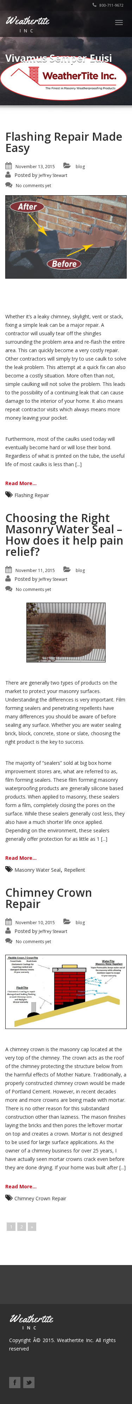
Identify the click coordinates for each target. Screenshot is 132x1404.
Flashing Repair (31, 495)
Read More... (21, 483)
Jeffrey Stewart (53, 175)
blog (80, 167)
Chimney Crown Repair (48, 898)
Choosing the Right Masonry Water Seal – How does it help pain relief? (64, 534)
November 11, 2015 (35, 570)
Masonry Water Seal (37, 869)
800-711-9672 (110, 5)
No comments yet (33, 186)
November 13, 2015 (35, 167)
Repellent (74, 869)
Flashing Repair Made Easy (63, 142)
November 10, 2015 (35, 923)
